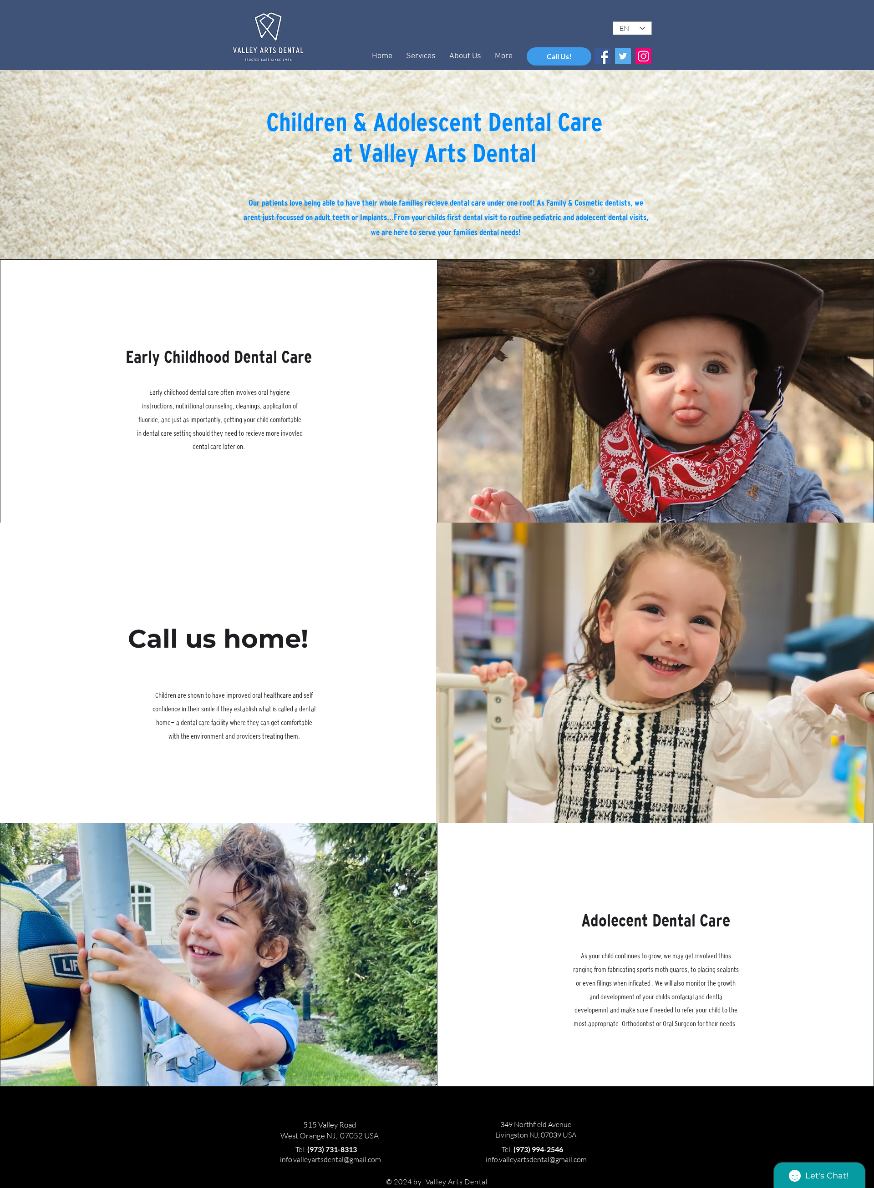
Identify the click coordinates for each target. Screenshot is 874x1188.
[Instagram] (643, 56)
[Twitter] (623, 56)
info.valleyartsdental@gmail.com (330, 1159)
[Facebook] (602, 56)
